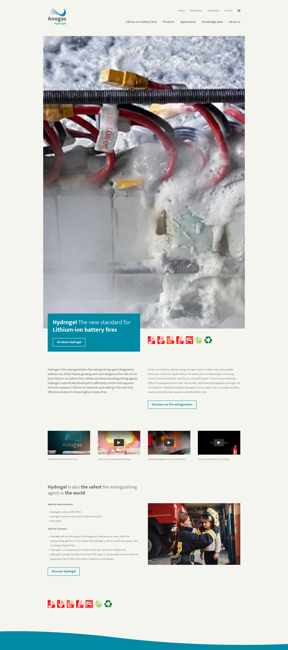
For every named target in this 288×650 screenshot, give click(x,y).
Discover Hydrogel (64, 571)
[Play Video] (119, 442)
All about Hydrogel (69, 342)
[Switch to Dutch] (239, 11)
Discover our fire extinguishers (172, 404)
